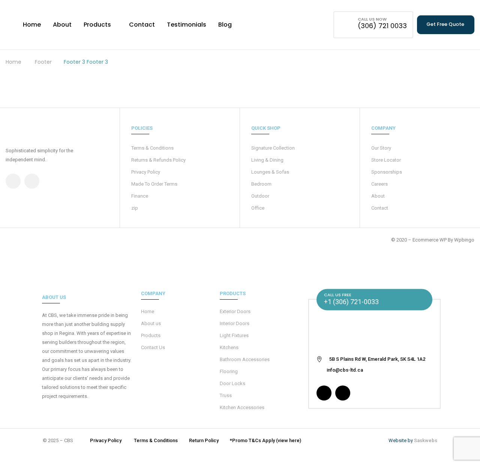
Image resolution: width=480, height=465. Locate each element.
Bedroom (261, 184)
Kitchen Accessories (242, 407)
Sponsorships (386, 172)
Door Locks (232, 383)
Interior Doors (234, 323)
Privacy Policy (145, 172)
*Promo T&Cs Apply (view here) (265, 440)
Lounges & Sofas (270, 172)
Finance (139, 196)
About (378, 196)
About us (151, 323)
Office (257, 208)
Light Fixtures (234, 335)
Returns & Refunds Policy (158, 160)
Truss (226, 395)
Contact (379, 208)
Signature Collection (273, 148)
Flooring (229, 371)
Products (150, 335)
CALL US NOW (372, 19)
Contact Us (153, 347)
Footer (43, 62)
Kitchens (229, 347)
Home (13, 62)
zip (134, 208)
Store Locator (386, 160)
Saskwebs (425, 440)
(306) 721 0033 (382, 25)
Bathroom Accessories (245, 359)
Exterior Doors (235, 311)
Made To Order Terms (154, 184)
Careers (379, 184)
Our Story (381, 148)
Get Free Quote (445, 24)
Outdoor (260, 196)
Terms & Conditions (152, 148)
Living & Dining (267, 160)
